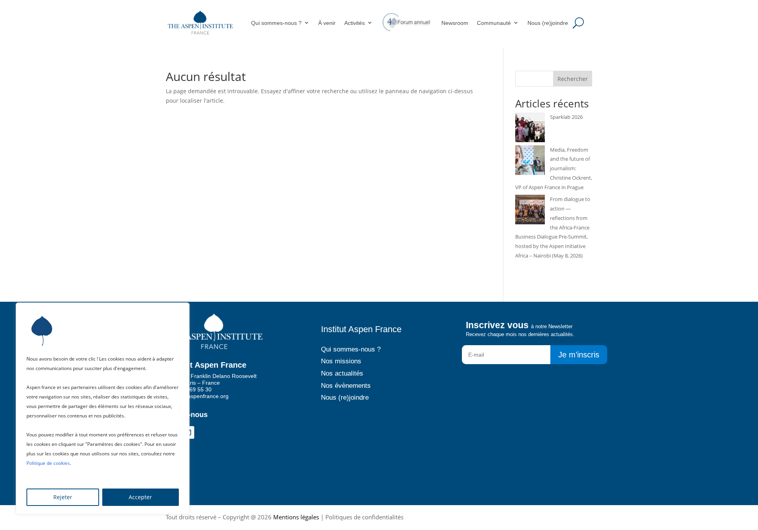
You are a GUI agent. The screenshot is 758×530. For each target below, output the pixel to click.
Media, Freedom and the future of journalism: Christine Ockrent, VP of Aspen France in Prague (553, 168)
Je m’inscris (578, 354)
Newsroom (454, 23)
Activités (354, 23)
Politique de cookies (48, 463)
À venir (327, 23)
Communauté (494, 23)
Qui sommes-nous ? (276, 23)
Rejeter (62, 497)
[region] (103, 408)
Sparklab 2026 (566, 116)
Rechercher (572, 79)
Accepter (140, 497)
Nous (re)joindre (547, 23)
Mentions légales (296, 517)
